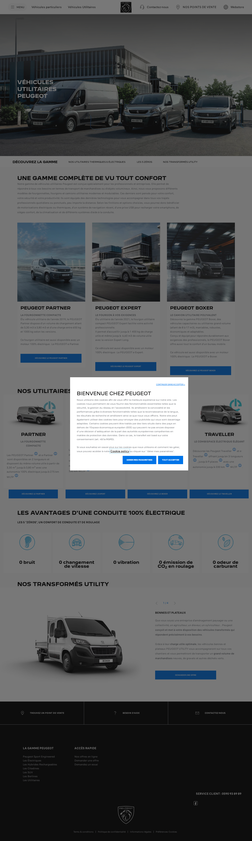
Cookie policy (119, 451)
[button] (170, 385)
